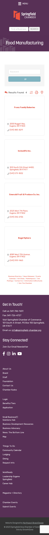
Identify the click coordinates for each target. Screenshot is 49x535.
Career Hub (8, 483)
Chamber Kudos (10, 390)
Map (4, 437)
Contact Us (19, 281)
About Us (7, 369)
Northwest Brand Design (33, 523)
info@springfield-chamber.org (26, 330)
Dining (5, 459)
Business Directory (15, 276)
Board (5, 373)
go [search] (25, 79)
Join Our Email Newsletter (15, 347)
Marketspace (30, 278)
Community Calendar (12, 450)
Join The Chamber (25, 283)
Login (5, 399)
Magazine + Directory (12, 493)
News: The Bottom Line (13, 432)
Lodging (6, 454)
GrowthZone (28, 530)
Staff (5, 377)
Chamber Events (10, 502)
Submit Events (9, 506)
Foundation (8, 381)
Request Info (9, 463)
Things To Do (9, 446)
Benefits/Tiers (9, 403)
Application (8, 407)
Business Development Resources (18, 424)
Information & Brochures (33, 281)
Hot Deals (20, 278)
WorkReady (8, 472)
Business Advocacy (11, 428)
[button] (6, 92)
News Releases (28, 276)
